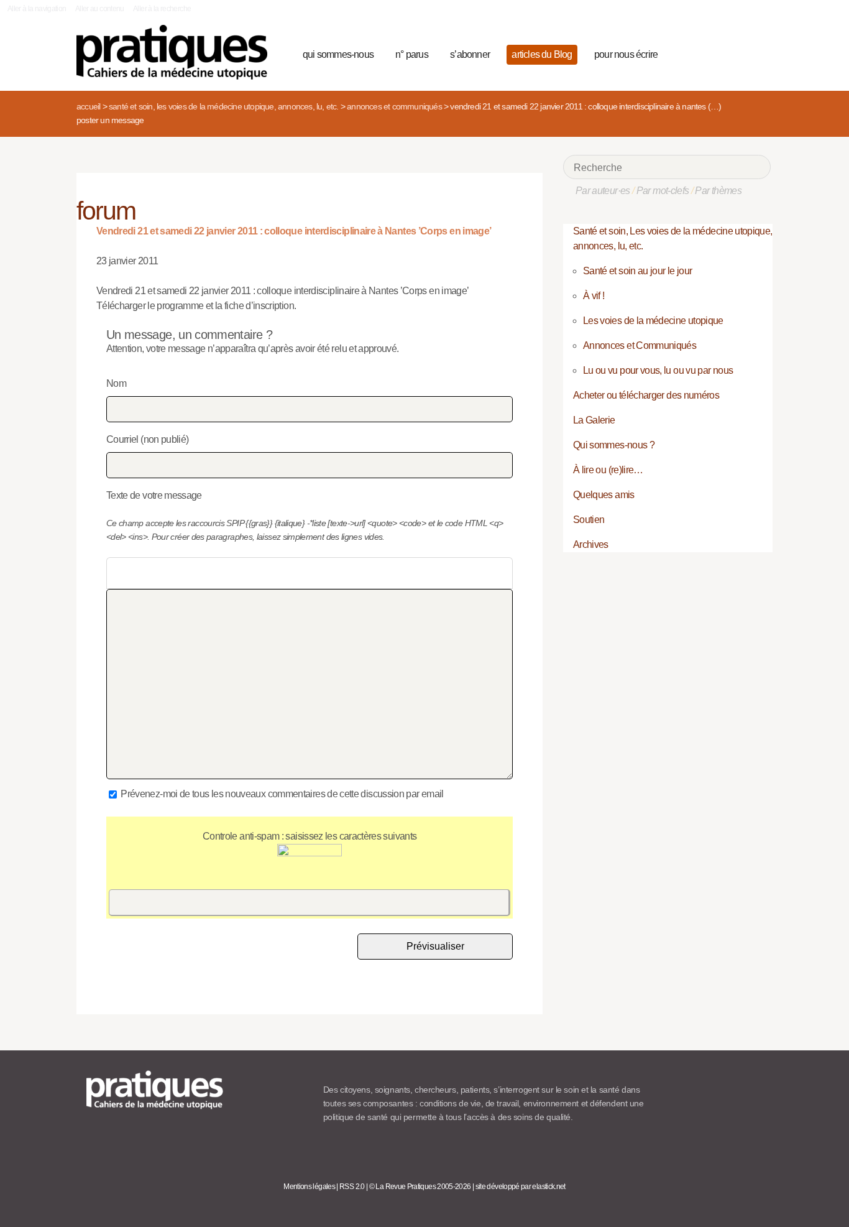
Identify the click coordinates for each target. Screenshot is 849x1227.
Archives (590, 544)
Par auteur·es (603, 190)
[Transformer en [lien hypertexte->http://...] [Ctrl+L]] (158, 573)
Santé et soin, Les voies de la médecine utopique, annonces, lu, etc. (224, 106)
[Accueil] (176, 52)
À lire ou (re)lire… (608, 470)
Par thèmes (718, 190)
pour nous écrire (626, 54)
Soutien (589, 519)
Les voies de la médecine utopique (653, 320)
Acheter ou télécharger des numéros (646, 395)
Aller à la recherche (162, 8)
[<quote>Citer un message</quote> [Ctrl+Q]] (178, 573)
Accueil (88, 106)
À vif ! (594, 295)
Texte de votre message (154, 495)
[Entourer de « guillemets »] (198, 573)
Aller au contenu (99, 8)
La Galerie (594, 420)
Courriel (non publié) (147, 439)
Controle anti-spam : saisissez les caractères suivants (309, 836)
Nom (116, 383)
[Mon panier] (714, 53)
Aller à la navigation (37, 8)
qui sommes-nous (338, 54)
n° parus (411, 54)
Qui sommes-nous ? (613, 445)
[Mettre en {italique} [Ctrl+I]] (138, 573)
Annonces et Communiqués (394, 106)
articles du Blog (542, 54)
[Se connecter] (757, 53)
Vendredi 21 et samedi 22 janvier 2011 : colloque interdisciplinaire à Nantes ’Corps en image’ (293, 231)
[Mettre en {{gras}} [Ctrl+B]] (117, 573)
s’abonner (470, 54)
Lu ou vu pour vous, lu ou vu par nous (658, 370)
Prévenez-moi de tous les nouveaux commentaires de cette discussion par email (282, 794)
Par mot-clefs (662, 190)
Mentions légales (309, 1186)
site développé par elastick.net (520, 1186)
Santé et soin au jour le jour (637, 271)
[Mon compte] (736, 53)
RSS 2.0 (352, 1186)
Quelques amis (604, 494)
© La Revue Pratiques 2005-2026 (420, 1186)
